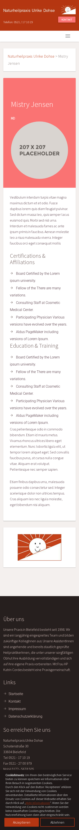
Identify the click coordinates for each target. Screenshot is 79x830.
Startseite (16, 694)
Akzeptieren (21, 822)
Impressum (17, 709)
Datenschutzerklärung (25, 716)
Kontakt (66, 19)
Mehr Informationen (38, 803)
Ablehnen (57, 822)
